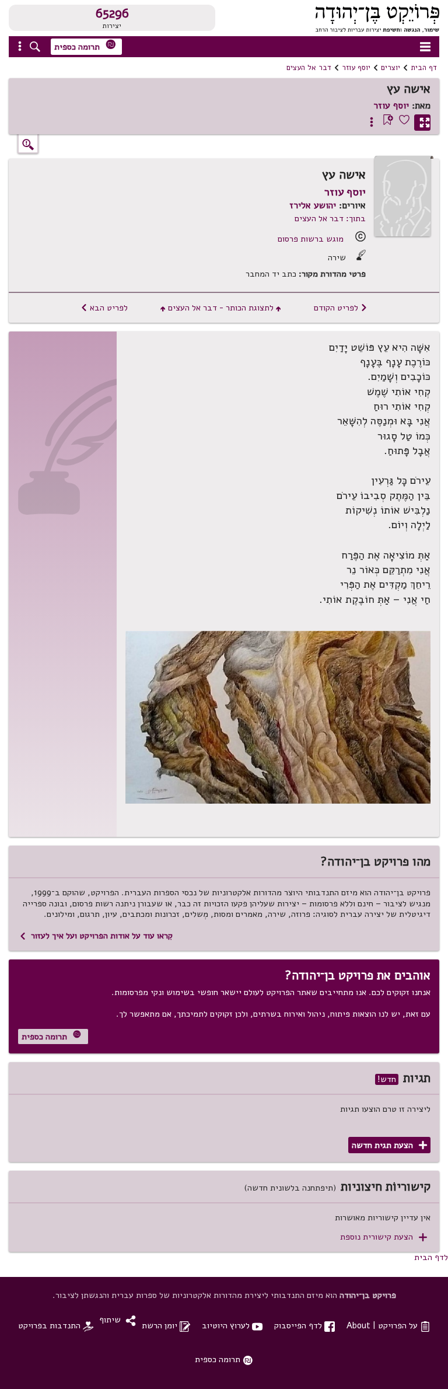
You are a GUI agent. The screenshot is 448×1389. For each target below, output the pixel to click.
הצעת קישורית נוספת (383, 1237)
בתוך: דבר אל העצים (330, 218)
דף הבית (424, 67)
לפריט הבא (104, 307)
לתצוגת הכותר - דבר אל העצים (220, 307)
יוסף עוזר (356, 67)
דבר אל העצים (308, 67)
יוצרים (390, 67)
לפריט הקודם (341, 307)
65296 (112, 13)
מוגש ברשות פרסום (311, 239)
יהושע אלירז (312, 205)
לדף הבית (431, 1257)
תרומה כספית (85, 46)
